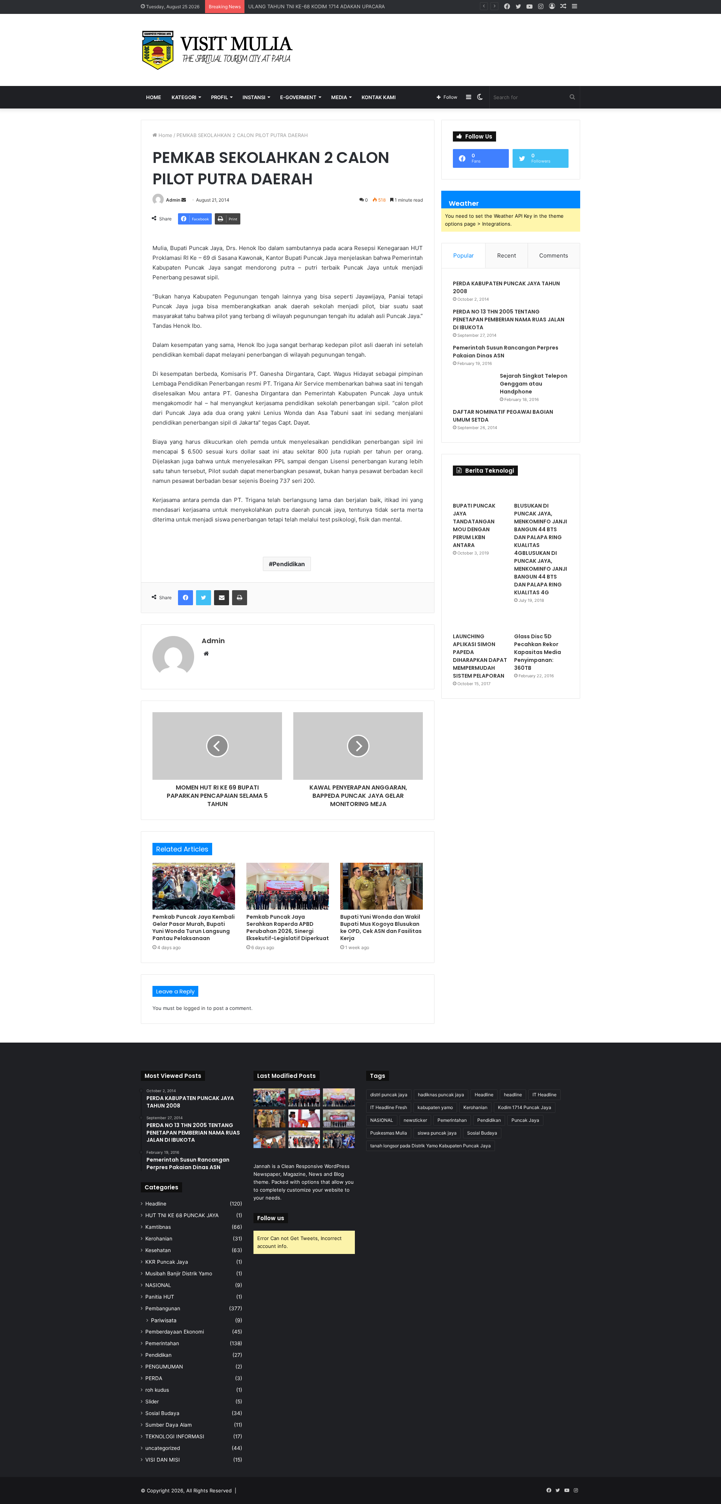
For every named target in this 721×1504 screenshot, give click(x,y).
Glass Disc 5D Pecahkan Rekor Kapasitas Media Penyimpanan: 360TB (537, 652)
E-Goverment (298, 97)
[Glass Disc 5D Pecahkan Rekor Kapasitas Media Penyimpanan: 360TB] (541, 621)
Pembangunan (162, 1308)
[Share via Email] (221, 597)
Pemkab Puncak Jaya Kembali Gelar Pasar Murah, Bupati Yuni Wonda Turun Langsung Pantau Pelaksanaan (193, 927)
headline (513, 1094)
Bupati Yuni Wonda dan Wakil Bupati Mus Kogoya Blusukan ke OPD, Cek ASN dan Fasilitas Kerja (381, 927)
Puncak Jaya (525, 1120)
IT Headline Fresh (388, 1107)
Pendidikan (289, 564)
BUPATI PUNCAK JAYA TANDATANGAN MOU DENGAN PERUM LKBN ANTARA (474, 525)
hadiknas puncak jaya (441, 1094)
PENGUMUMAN (164, 1367)
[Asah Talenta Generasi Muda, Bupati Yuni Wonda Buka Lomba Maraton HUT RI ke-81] (339, 1139)
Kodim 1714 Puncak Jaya (524, 1107)
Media (339, 97)
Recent (506, 255)
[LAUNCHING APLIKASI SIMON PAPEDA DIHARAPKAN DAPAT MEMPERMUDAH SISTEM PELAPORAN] (480, 621)
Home (153, 97)
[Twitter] (203, 597)
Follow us (270, 1218)
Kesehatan (158, 1250)
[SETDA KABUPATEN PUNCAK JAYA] (220, 50)
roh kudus (157, 1390)
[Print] (239, 597)
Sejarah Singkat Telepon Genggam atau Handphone (533, 383)
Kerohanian (158, 1239)
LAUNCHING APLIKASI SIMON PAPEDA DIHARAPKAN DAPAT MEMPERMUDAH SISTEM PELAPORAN (480, 656)
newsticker (415, 1120)
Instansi (254, 97)
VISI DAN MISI (162, 1460)
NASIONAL (158, 1285)
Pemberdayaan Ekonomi (174, 1332)
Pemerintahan (162, 1343)
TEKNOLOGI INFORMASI (174, 1436)
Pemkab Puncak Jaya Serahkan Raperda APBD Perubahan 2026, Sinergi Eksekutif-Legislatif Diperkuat (287, 927)
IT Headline (544, 1094)
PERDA (153, 1378)
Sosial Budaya (162, 1413)
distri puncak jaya (388, 1094)
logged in (194, 1008)
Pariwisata (163, 1320)
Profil (219, 97)
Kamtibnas (158, 1227)
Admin (173, 200)
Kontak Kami (379, 97)
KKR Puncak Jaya (166, 1262)
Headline (155, 1204)
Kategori (184, 97)
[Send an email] (183, 200)
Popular (463, 255)
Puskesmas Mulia (388, 1133)
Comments (553, 255)
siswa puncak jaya (437, 1133)
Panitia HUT (159, 1297)
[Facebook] (185, 597)
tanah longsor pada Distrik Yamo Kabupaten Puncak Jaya (430, 1145)
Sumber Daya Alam (168, 1425)
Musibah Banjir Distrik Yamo (178, 1273)
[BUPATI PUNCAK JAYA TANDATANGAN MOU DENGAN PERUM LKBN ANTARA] (480, 490)
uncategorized (162, 1448)
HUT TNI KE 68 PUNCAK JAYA (182, 1215)
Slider (152, 1402)
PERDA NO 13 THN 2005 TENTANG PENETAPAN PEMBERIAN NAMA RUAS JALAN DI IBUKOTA (508, 319)
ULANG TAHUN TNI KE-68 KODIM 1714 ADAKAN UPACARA (316, 6)
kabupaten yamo (435, 1107)
